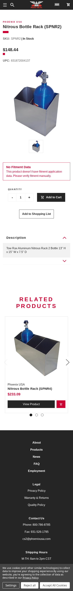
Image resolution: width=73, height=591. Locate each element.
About (36, 442)
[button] (12, 5)
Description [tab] (16, 237)
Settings (10, 585)
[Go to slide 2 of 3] (36, 415)
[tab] (36, 261)
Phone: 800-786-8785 (36, 524)
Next (68, 365)
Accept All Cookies (55, 585)
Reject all (30, 585)
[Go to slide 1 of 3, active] (31, 415)
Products (36, 449)
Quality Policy (36, 504)
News (36, 456)
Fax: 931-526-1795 (37, 531)
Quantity (15, 189)
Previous (6, 365)
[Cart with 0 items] (68, 4)
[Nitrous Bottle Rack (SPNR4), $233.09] (36, 348)
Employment (36, 470)
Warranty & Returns (36, 497)
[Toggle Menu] (5, 5)
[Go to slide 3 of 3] (42, 415)
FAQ (37, 463)
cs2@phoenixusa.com (36, 538)
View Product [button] (31, 404)
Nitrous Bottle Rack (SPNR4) (30, 388)
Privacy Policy (37, 490)
